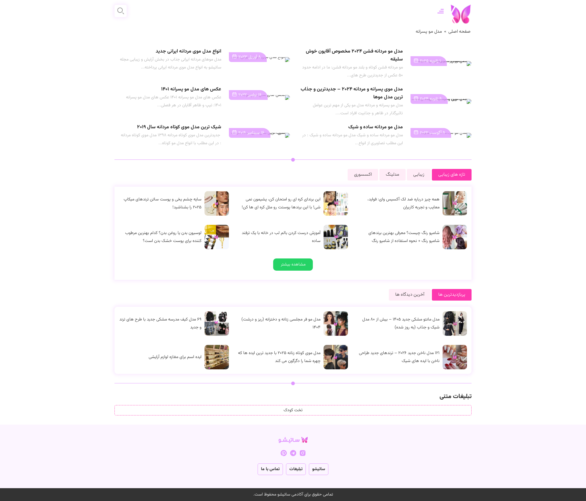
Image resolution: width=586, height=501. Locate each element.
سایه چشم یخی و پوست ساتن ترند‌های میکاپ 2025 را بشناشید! (162, 203)
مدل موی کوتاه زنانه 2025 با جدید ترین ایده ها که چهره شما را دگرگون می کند (279, 357)
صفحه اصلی (459, 31)
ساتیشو (318, 469)
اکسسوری (363, 174)
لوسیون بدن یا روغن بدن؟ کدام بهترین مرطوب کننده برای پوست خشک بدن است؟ (163, 237)
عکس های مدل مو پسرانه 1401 (191, 89)
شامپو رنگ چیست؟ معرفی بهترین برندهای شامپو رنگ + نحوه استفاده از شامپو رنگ (404, 237)
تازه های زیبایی (451, 174)
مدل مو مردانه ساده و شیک (375, 127)
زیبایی (418, 174)
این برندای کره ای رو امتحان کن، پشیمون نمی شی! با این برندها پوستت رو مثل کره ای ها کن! (281, 203)
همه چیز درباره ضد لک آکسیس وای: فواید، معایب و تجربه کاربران (403, 203)
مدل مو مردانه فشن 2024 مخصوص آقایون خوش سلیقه (354, 55)
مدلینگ (392, 174)
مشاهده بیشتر (293, 264)
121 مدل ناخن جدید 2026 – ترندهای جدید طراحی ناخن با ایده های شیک (399, 357)
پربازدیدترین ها (451, 294)
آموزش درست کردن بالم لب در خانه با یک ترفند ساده (281, 237)
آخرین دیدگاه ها (409, 294)
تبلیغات (295, 469)
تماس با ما (270, 469)
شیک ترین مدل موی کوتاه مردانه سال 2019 (179, 127)
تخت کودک (293, 410)
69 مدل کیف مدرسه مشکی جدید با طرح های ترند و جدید (160, 323)
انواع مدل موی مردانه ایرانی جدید (188, 51)
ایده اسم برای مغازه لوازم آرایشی (175, 357)
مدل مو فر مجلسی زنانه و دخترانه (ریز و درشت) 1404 (280, 323)
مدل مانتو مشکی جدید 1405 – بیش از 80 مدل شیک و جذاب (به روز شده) (401, 323)
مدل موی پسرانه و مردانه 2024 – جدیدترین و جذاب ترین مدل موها (352, 93)
